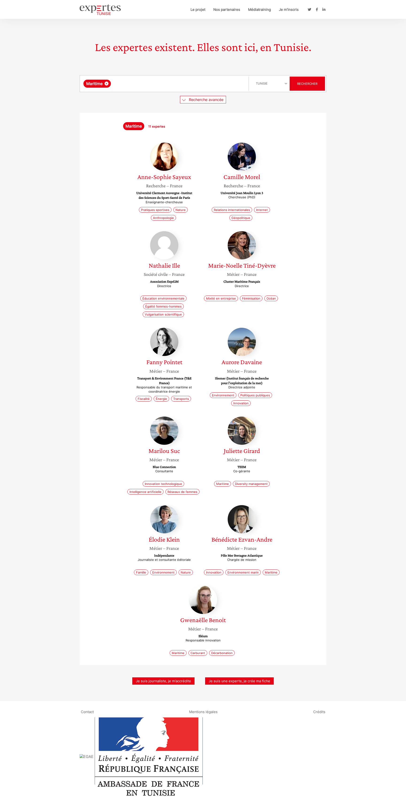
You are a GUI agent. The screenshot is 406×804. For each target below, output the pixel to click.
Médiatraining (259, 9)
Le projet (198, 9)
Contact (87, 711)
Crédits (319, 711)
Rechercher (307, 84)
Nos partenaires (226, 9)
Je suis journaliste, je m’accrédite (163, 681)
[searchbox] (159, 83)
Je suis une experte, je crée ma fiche (239, 681)
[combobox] (165, 84)
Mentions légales (203, 711)
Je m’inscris (289, 9)
